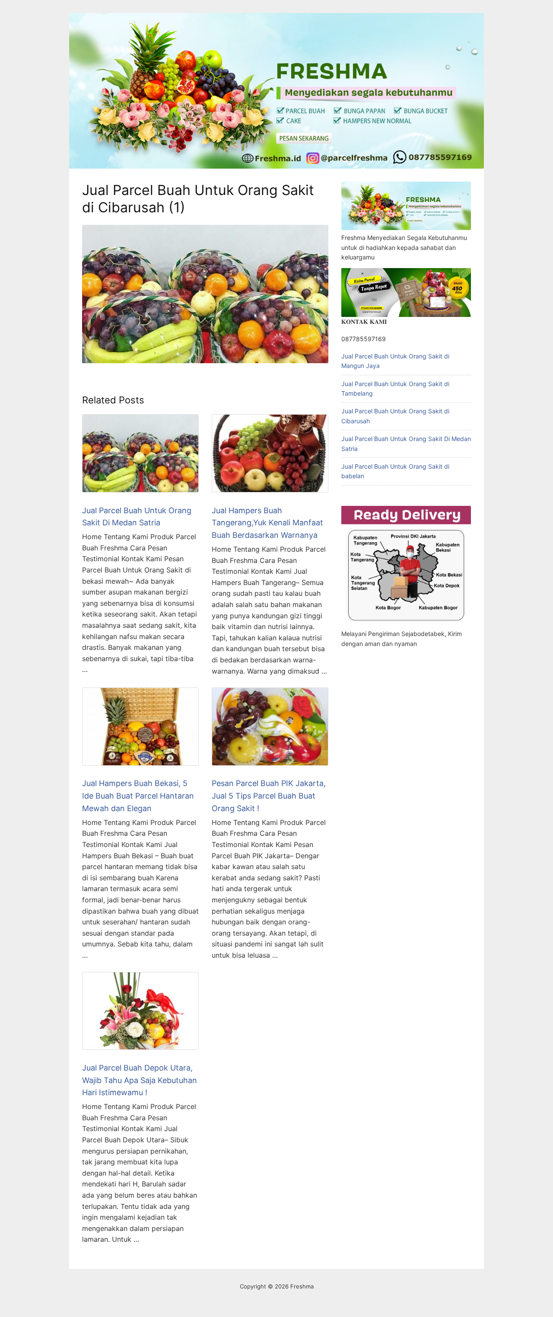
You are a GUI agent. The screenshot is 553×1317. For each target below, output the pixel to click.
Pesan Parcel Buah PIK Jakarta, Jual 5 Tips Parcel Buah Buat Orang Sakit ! (269, 796)
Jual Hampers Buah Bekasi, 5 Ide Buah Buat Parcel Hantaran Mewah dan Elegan (138, 796)
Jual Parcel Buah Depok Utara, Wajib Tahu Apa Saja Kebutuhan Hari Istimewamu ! (139, 1080)
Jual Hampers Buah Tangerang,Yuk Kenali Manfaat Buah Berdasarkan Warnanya (267, 523)
